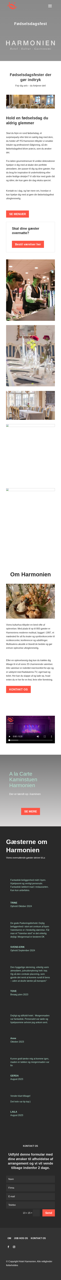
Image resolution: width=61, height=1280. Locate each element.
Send (48, 1212)
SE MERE (30, 811)
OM (9, 1238)
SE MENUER (17, 214)
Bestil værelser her (28, 244)
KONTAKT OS (18, 689)
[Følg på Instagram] (14, 1247)
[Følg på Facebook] (8, 1247)
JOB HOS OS (21, 1238)
